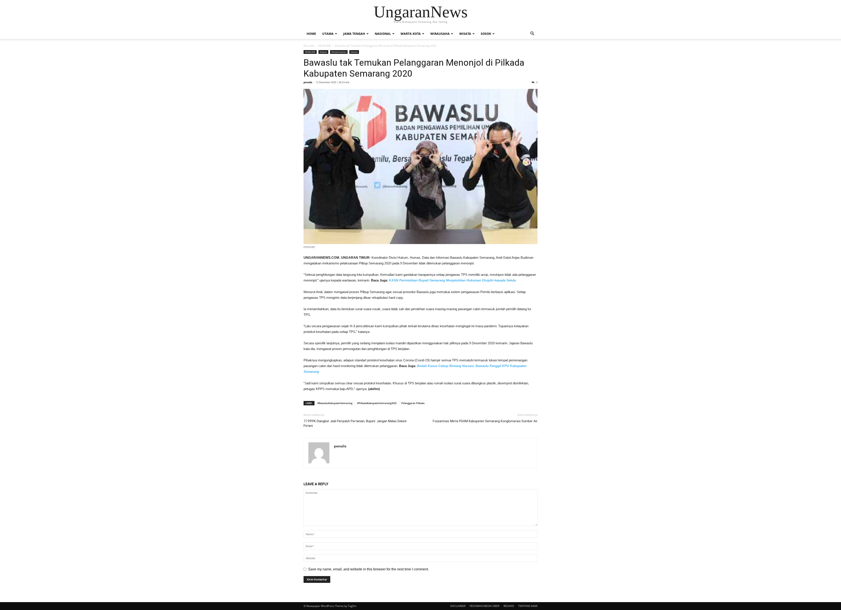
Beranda (309, 45)
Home (311, 34)
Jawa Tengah (354, 34)
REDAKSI (509, 606)
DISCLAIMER (457, 606)
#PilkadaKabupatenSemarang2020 (376, 403)
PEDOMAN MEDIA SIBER (484, 606)
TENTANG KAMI (527, 606)
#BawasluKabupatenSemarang (334, 403)
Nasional (383, 34)
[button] (532, 34)
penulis (308, 82)
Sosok (486, 34)
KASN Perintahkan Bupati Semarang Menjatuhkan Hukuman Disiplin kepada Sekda (452, 280)
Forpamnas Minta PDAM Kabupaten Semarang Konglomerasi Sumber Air (485, 421)
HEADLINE (324, 45)
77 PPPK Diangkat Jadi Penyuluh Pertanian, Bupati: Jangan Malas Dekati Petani (355, 423)
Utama (328, 34)
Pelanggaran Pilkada (412, 403)
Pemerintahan (338, 51)
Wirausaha (440, 34)
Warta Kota (411, 34)
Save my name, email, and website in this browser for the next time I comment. (368, 569)
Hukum (323, 51)
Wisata (465, 34)
